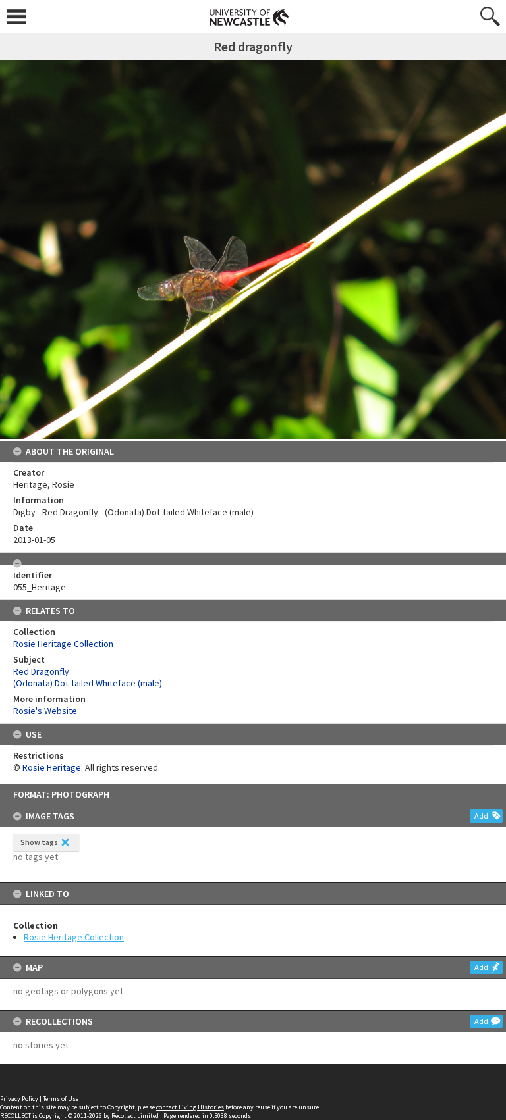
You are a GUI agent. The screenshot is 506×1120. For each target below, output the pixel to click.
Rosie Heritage (51, 767)
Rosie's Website (45, 711)
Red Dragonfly (41, 671)
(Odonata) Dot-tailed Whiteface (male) (87, 683)
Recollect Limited (135, 1115)
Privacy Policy (19, 1098)
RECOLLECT (15, 1115)
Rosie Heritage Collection (74, 937)
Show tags (39, 842)
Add (481, 816)
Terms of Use (60, 1098)
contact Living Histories (190, 1107)
